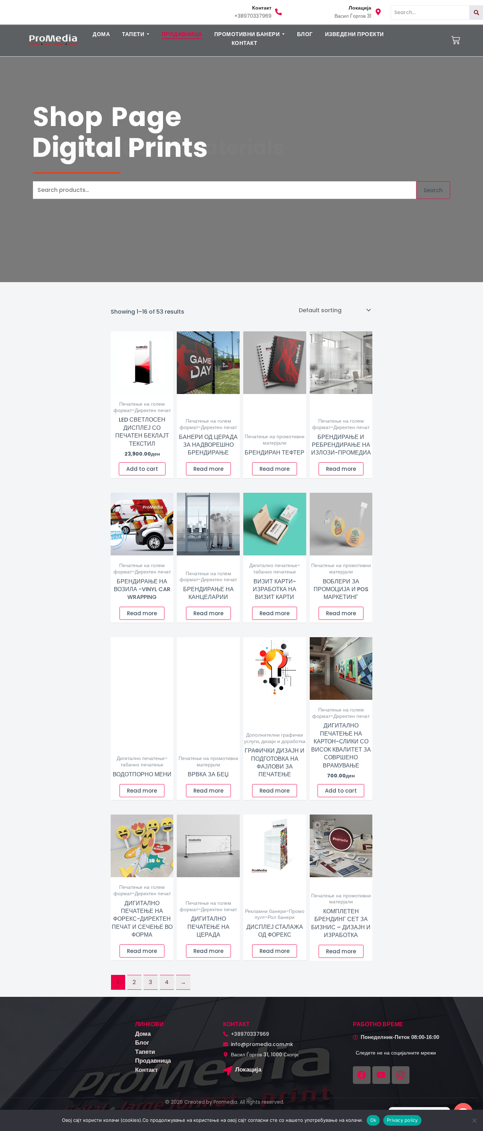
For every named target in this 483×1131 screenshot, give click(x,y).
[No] (474, 1120)
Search (433, 190)
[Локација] (228, 1071)
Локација (248, 1069)
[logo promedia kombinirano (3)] (53, 40)
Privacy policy (402, 1120)
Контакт (146, 1070)
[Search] (476, 12)
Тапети (145, 1051)
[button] (136, 34)
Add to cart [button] (142, 469)
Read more (208, 469)
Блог (142, 1042)
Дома (143, 1033)
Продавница (153, 1060)
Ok (373, 1120)
